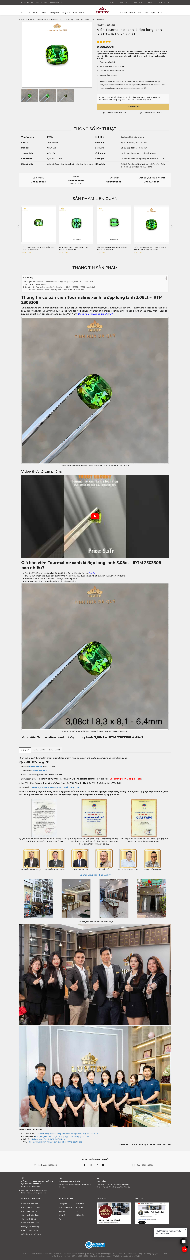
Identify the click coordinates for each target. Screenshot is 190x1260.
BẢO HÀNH (54, 750)
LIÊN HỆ (25, 750)
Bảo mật (79, 1207)
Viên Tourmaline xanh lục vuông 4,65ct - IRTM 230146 (74, 248)
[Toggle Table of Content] (163, 278)
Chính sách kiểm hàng (30, 1215)
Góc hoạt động (65, 1207)
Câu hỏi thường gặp (29, 1230)
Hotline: (116, 113)
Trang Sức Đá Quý (48, 13)
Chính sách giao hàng (30, 1211)
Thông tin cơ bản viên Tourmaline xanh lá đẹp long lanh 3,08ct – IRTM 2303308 (58, 282)
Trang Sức (77, 13)
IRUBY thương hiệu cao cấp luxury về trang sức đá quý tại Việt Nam (67, 1134)
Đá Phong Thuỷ (126, 13)
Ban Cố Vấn (143, 13)
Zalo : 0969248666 (145, 1165)
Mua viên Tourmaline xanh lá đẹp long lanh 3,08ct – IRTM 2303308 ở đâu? (57, 290)
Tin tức (112, 2)
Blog (150, 2)
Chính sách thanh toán (30, 1207)
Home (21, 20)
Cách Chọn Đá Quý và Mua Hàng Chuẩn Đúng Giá (55, 787)
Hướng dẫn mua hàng (30, 1226)
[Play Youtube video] (95, 516)
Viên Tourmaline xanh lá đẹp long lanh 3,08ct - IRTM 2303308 (112, 248)
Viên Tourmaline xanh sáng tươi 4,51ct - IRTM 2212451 (36, 248)
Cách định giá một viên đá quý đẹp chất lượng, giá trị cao (55, 1142)
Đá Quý (65, 13)
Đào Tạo (124, 2)
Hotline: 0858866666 (47, 1165)
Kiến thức (138, 2)
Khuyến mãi (64, 1211)
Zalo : (153, 113)
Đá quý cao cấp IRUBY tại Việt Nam (48, 1139)
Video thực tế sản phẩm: (37, 284)
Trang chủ (63, 1204)
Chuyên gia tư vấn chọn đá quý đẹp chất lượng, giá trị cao (62, 1136)
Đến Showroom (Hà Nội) (31, 1234)
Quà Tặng (155, 13)
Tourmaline (41, 20)
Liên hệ (62, 1215)
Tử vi (61, 1219)
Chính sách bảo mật (29, 1204)
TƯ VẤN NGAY (133, 107)
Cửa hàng (30, 20)
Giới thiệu (31, 13)
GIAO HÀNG (39, 750)
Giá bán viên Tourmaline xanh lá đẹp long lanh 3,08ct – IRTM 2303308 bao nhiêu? (60, 287)
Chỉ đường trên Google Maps (125, 779)
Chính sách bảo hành (30, 1223)
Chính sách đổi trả (28, 1219)
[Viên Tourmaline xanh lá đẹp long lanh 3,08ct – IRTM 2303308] (29, 95)
